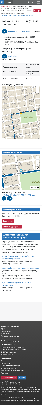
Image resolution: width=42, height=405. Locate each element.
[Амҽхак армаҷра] (37, 161)
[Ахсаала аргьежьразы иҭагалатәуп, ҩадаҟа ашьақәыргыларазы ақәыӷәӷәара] (37, 164)
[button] (28, 2)
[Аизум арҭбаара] (37, 157)
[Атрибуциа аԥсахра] (38, 187)
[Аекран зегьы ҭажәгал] (37, 168)
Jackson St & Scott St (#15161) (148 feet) (19, 195)
